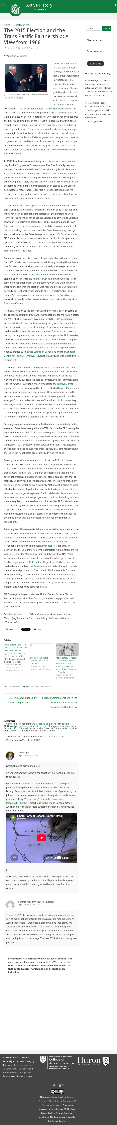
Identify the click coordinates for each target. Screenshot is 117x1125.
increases (47, 545)
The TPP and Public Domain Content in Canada (39, 660)
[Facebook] (57, 1085)
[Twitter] (54, 1085)
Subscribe (95, 63)
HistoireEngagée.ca (93, 121)
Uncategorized (21, 24)
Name (95, 40)
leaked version (35, 501)
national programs (55, 137)
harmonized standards (57, 108)
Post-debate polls (40, 274)
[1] (16, 108)
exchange (54, 205)
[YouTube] (60, 1085)
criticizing (67, 339)
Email (94, 51)
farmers (32, 331)
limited (35, 141)
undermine (18, 497)
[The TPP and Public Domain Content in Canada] (41, 649)
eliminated (44, 133)
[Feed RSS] (63, 1085)
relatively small (65, 383)
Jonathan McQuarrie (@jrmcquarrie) (36, 901)
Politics (48, 686)
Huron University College (14, 1072)
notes (61, 440)
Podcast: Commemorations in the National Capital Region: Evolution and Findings (59, 702)
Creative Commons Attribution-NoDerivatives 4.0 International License (37, 725)
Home (7, 24)
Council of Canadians (45, 351)
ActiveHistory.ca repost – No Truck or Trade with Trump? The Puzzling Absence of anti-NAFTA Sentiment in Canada (66, 664)
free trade (39, 686)
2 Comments (33, 48)
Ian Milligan (23, 752)
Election (30, 686)
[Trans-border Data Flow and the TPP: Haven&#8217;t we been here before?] (17, 657)
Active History (39, 5)
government (52, 145)
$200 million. (36, 562)
